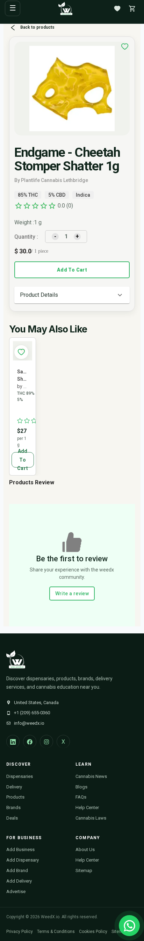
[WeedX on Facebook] (29, 741)
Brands (13, 807)
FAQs (80, 797)
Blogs (81, 786)
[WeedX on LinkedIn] (13, 741)
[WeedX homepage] (65, 8)
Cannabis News (91, 776)
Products (15, 797)
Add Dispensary (22, 860)
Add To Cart (72, 270)
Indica (83, 195)
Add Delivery (19, 881)
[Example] (125, 47)
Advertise (16, 891)
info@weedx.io (29, 723)
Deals (12, 818)
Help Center (87, 807)
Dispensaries (19, 776)
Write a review (72, 593)
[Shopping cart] (132, 8)
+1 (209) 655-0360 (32, 712)
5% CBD (56, 195)
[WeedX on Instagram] (46, 741)
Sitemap (83, 870)
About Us (85, 849)
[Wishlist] (117, 8)
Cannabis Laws (90, 818)
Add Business (20, 849)
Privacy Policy (19, 931)
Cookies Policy (93, 931)
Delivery (14, 786)
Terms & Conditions (56, 931)
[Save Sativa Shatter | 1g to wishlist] (21, 352)
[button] (71, 295)
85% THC (28, 195)
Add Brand (17, 870)
